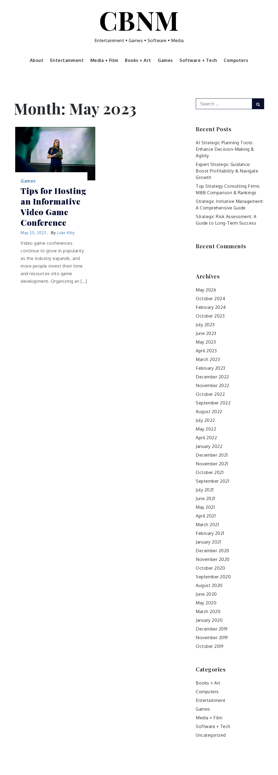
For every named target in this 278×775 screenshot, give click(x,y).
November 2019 (212, 637)
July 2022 (205, 420)
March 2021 (207, 524)
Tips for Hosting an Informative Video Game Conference (53, 207)
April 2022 (206, 437)
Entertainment (67, 60)
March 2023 (208, 359)
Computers (236, 60)
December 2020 (212, 550)
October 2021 (209, 472)
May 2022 (206, 429)
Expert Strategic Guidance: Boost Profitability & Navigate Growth (227, 171)
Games (165, 60)
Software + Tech (198, 60)
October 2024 (210, 298)
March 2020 (208, 611)
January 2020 (209, 620)
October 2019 (209, 646)
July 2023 (205, 324)
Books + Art (138, 60)
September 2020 (213, 576)
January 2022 (209, 446)
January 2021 (208, 542)
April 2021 (206, 516)
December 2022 (212, 376)
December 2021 (212, 455)
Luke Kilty (66, 232)
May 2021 (205, 507)
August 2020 (209, 585)
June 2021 (205, 498)
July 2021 (205, 489)
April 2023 (206, 350)
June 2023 (206, 333)
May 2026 (206, 290)
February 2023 (210, 368)
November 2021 (212, 463)
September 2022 (213, 403)
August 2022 (209, 411)
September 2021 (212, 481)
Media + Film (104, 60)
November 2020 (213, 559)
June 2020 (206, 594)
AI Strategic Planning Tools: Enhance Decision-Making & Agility (225, 149)
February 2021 (210, 533)
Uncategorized (211, 735)
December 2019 (212, 629)
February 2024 (211, 307)
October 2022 (210, 394)
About (37, 60)
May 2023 (206, 342)
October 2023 (210, 316)
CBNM (139, 19)
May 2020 (206, 602)
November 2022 (212, 385)
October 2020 (210, 568)
